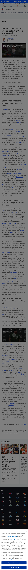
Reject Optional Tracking (14, 562)
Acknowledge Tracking (14, 567)
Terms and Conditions (12, 536)
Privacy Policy (12, 539)
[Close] (26, 531)
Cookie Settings (15, 559)
